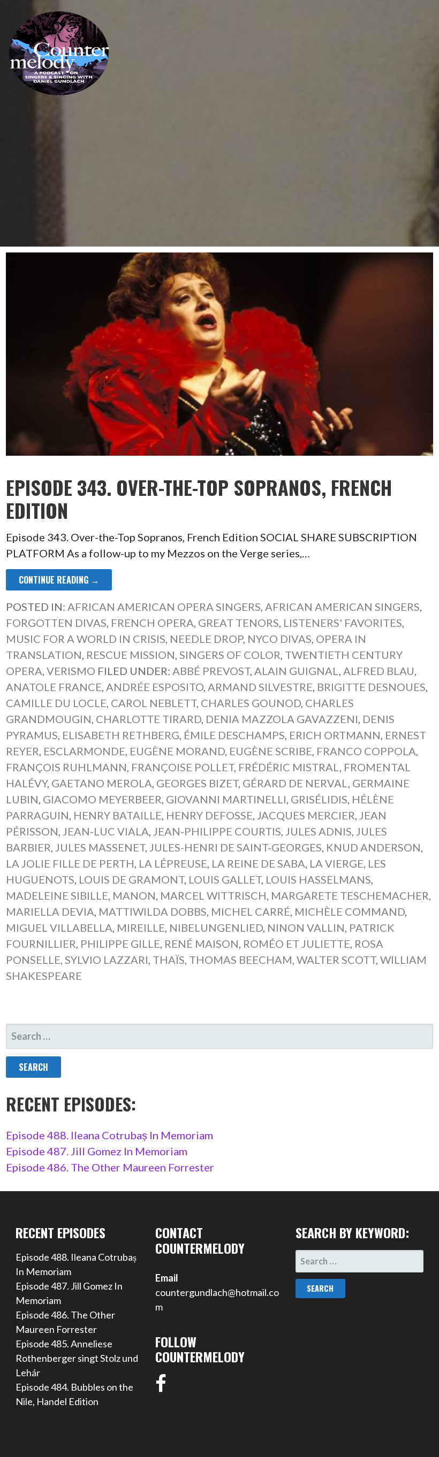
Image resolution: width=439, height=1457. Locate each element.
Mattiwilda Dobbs (153, 911)
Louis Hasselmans (318, 879)
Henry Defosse (209, 815)
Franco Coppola (366, 751)
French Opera (152, 622)
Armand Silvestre (260, 686)
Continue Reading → (59, 579)
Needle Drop (206, 638)
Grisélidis (319, 799)
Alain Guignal (296, 670)
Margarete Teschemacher (350, 895)
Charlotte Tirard (148, 718)
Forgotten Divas (56, 622)
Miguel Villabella (59, 927)
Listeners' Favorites (342, 622)
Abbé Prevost (211, 670)
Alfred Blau (378, 670)
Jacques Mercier (306, 815)
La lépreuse (173, 863)
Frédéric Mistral (288, 767)
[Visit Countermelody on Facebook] (160, 1387)
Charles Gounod (251, 702)
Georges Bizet (197, 783)
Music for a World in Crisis (85, 638)
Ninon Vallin (306, 927)
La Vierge (336, 863)
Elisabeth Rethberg (120, 734)
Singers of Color (230, 654)
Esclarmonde (84, 751)
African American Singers (342, 606)
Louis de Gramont (131, 879)
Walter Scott (336, 959)
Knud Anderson (373, 847)
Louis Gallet (224, 879)
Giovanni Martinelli (226, 799)
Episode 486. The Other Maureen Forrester (110, 1167)
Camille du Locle (56, 702)
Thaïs (169, 959)
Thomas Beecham (240, 959)
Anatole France (54, 686)
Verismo (71, 670)
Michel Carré (250, 911)
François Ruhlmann (66, 767)
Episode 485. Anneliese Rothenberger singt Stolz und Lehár (77, 1358)
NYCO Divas (279, 638)
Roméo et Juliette (296, 943)
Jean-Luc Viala (106, 831)
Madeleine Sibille (57, 895)
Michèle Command (349, 911)
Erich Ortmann (335, 734)
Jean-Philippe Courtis (217, 831)
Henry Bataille (117, 815)
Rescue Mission (130, 654)
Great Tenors (238, 622)
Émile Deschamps (234, 734)
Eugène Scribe (270, 751)
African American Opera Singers (164, 606)
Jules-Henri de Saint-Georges (235, 847)
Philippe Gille (120, 943)
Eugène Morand (177, 751)
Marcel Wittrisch (213, 895)
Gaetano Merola (101, 783)
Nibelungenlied (216, 927)
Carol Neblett (153, 702)
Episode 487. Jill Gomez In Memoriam (96, 1151)
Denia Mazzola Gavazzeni (282, 718)
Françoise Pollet (182, 767)
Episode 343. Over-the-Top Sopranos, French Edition (199, 498)
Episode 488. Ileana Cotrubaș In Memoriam (109, 1135)
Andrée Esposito (154, 686)
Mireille (141, 927)
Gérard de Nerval (295, 783)
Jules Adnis (318, 831)
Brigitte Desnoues (371, 686)
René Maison (201, 943)
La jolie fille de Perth (70, 863)
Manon (134, 895)
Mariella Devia (50, 911)
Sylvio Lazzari (106, 959)
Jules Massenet (100, 847)
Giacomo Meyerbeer (102, 799)
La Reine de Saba (258, 863)
